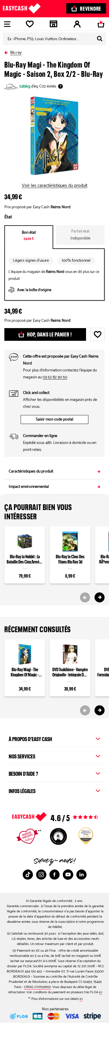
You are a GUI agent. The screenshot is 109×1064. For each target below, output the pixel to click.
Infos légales (22, 790)
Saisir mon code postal (54, 419)
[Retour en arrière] (7, 51)
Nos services (22, 755)
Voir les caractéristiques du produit (54, 185)
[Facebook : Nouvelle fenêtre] (54, 874)
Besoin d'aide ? (23, 773)
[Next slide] (99, 597)
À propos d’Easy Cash (30, 738)
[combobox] (54, 38)
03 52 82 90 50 (55, 377)
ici (100, 992)
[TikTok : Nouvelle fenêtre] (28, 874)
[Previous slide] (85, 597)
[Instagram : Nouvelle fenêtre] (41, 874)
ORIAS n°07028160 (37, 987)
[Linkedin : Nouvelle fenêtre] (81, 874)
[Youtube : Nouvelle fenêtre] (68, 874)
